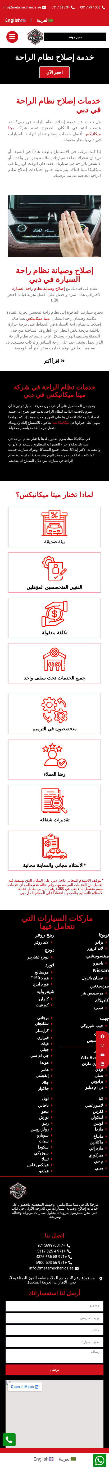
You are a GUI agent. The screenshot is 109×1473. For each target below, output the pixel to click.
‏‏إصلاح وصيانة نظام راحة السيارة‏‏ (38, 288)
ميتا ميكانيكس (38, 318)
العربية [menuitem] (65, 1459)
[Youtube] (102, 1054)
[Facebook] (102, 1036)
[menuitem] (44, 20)
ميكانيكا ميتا (60, 423)
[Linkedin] (102, 1064)
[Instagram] (102, 1045)
